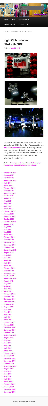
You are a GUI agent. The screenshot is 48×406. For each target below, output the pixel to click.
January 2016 (9, 190)
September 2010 (10, 335)
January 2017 (9, 175)
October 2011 (9, 304)
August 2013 (8, 252)
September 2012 (10, 278)
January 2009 (9, 387)
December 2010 (9, 327)
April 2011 (7, 317)
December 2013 (9, 242)
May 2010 (7, 345)
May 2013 (7, 260)
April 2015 (7, 206)
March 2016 (8, 185)
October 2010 (9, 332)
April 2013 (7, 263)
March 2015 (8, 209)
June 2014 (7, 229)
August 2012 (8, 281)
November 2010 (9, 330)
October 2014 (9, 219)
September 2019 (10, 172)
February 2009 (9, 384)
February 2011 (9, 322)
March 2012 (8, 291)
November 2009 (9, 361)
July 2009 (7, 371)
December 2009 (9, 358)
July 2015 (7, 201)
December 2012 (9, 273)
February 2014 (9, 237)
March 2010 (8, 350)
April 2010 (7, 348)
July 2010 (7, 340)
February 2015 (9, 211)
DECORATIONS (9, 24)
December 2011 (9, 299)
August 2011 (8, 307)
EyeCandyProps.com (12, 147)
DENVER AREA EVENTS (20, 19)
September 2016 (10, 180)
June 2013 (7, 257)
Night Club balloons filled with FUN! (16, 42)
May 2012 (7, 286)
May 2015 (7, 203)
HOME (6, 19)
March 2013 (8, 265)
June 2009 (7, 374)
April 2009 (7, 379)
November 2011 (9, 301)
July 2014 (7, 227)
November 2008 (9, 392)
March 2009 (8, 381)
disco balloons (32, 163)
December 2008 (9, 389)
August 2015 (8, 198)
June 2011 (7, 312)
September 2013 (10, 250)
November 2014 (9, 216)
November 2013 (9, 245)
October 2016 (9, 177)
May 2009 (7, 376)
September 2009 (10, 366)
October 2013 (9, 247)
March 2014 (8, 234)
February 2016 (9, 188)
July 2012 (7, 283)
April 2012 (7, 289)
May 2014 (7, 232)
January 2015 (9, 214)
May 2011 (7, 314)
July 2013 (7, 255)
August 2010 (8, 338)
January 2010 (9, 356)
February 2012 (9, 294)
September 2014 (10, 221)
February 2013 (9, 268)
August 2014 (8, 224)
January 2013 (9, 270)
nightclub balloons (20, 165)
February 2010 (9, 353)
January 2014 (9, 239)
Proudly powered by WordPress (24, 401)
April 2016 (7, 183)
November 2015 (9, 193)
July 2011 (7, 309)
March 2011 (8, 319)
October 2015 (9, 196)
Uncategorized (15, 163)
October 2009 (9, 363)
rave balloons (32, 165)
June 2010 (7, 343)
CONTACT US (23, 24)
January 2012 (9, 296)
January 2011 (9, 325)
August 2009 (8, 369)
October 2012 (9, 276)
